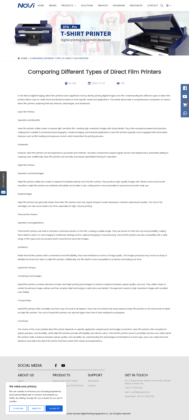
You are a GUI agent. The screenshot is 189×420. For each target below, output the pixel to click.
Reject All (36, 408)
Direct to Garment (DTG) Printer (68, 385)
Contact (92, 385)
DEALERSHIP (119, 5)
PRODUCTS (67, 5)
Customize (18, 408)
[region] (36, 398)
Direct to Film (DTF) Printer (65, 381)
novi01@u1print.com (140, 392)
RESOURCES (136, 5)
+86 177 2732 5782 (145, 396)
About (21, 381)
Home (40, 5)
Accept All (54, 408)
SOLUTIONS (87, 5)
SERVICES (103, 5)
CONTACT (152, 5)
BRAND (52, 5)
